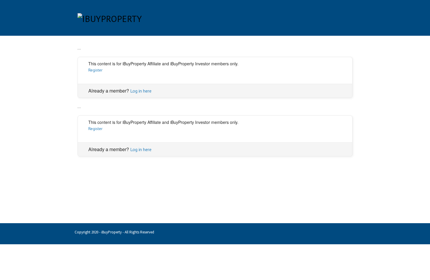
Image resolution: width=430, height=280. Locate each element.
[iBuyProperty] (110, 17)
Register (95, 70)
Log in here (141, 91)
